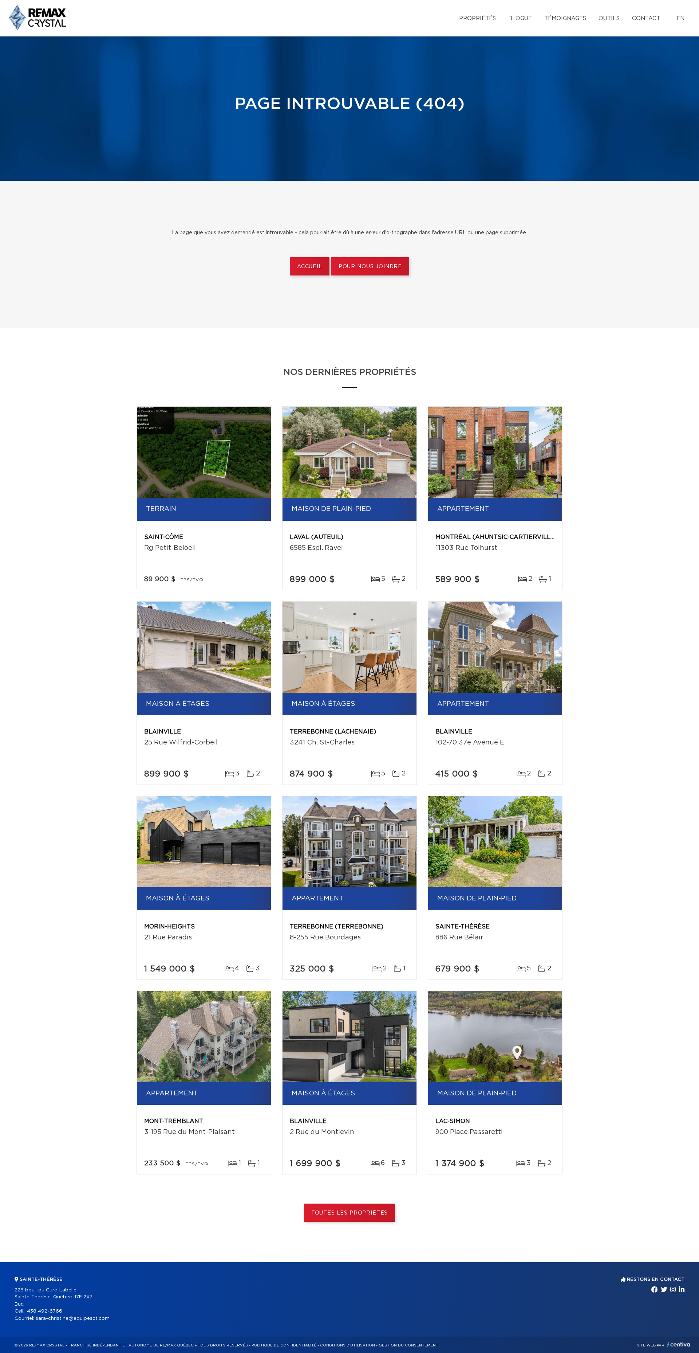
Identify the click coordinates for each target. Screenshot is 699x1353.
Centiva (678, 1344)
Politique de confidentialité (284, 1345)
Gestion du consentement (408, 1345)
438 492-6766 (44, 1311)
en (680, 18)
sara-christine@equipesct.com (73, 1318)
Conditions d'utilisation (347, 1345)
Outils (609, 18)
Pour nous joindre (370, 266)
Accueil (309, 266)
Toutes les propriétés (349, 1213)
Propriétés (477, 18)
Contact (646, 18)
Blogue (520, 18)
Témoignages (565, 18)
